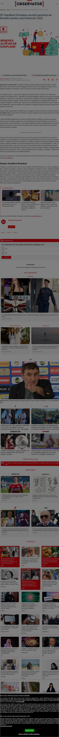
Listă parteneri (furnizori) (6, 726)
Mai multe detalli (20, 701)
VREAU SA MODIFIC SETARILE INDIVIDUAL (29, 734)
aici (29, 708)
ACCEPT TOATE (29, 730)
